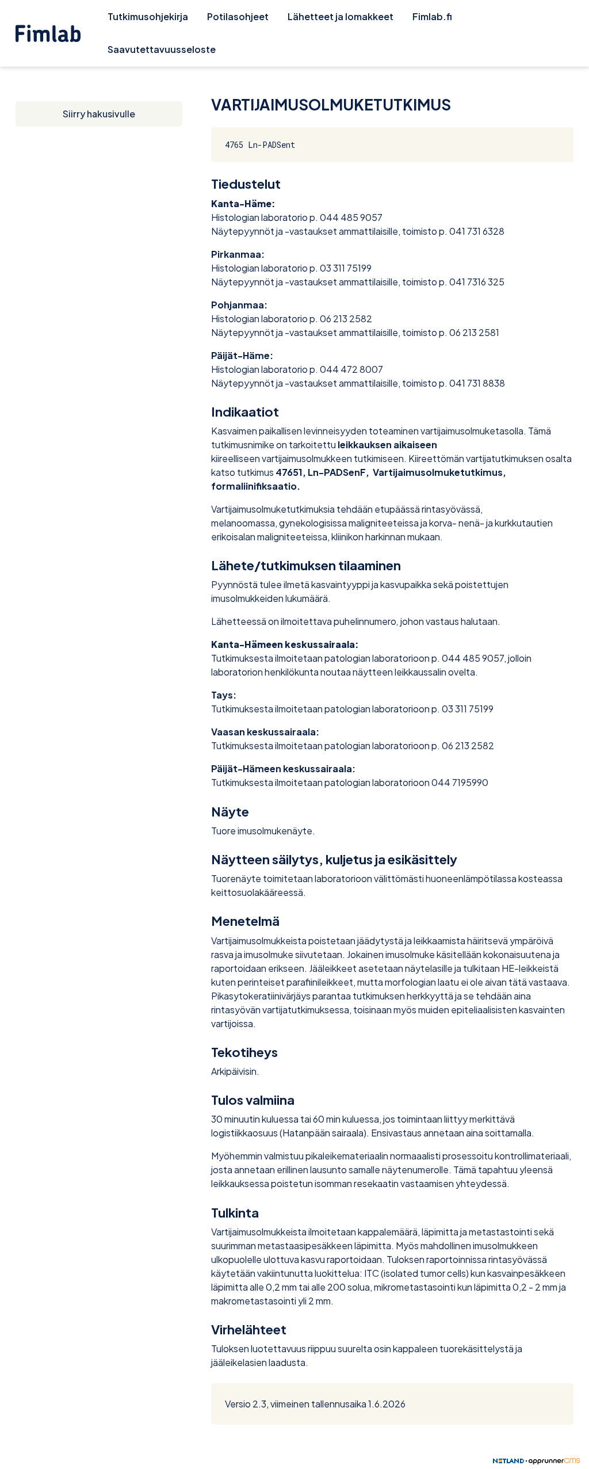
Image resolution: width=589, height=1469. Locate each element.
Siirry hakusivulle (99, 114)
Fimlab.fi (432, 16)
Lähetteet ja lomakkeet (340, 16)
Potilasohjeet (238, 16)
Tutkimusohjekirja (148, 16)
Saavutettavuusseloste (162, 49)
